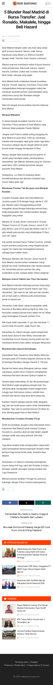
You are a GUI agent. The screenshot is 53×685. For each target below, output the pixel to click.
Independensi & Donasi (38, 665)
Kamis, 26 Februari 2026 (29, 561)
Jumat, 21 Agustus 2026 (29, 637)
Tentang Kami (22, 662)
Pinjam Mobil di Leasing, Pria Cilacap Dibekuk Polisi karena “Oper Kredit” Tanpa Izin (32, 608)
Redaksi (34, 662)
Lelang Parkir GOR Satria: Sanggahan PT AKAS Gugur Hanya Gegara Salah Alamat (34, 569)
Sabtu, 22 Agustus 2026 (29, 614)
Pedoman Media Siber (14, 665)
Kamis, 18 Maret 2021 (11, 36)
